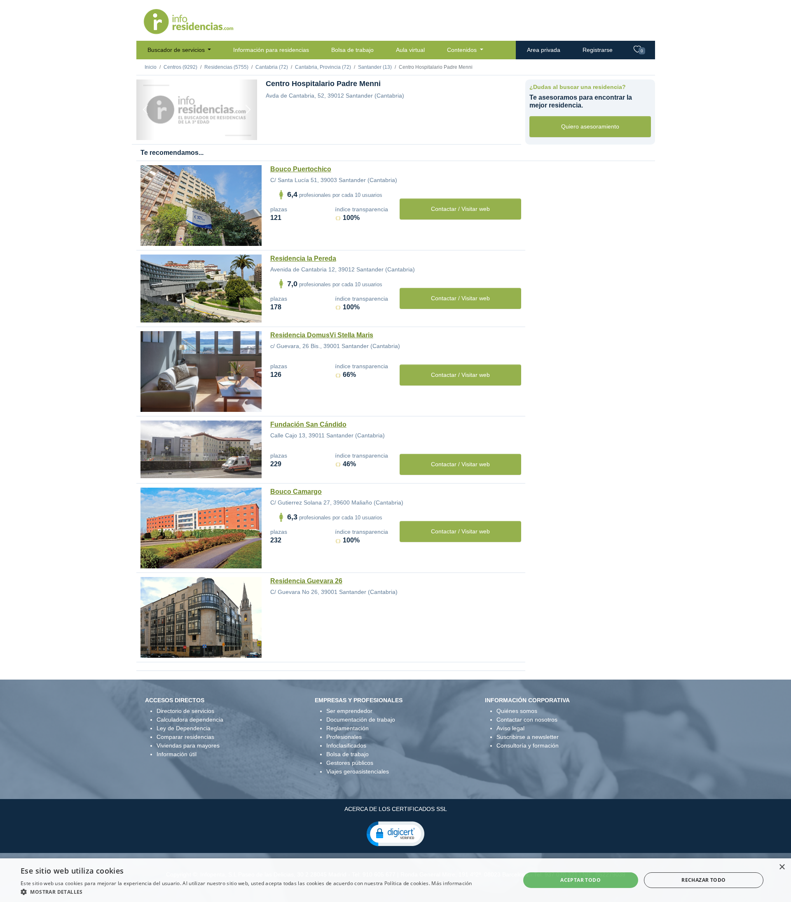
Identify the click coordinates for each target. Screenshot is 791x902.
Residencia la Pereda (303, 258)
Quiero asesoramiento (590, 126)
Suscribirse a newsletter (527, 737)
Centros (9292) (180, 67)
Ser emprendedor (349, 711)
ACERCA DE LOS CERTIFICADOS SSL (395, 809)
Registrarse (598, 50)
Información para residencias (271, 50)
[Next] (248, 109)
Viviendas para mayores (188, 745)
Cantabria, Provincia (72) (323, 67)
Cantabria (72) (271, 67)
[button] (395, 833)
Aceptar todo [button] (580, 879)
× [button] (782, 867)
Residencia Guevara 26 (306, 580)
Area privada (543, 50)
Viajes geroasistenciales (357, 771)
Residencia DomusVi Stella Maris (321, 335)
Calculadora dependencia (190, 719)
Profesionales (344, 737)
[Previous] (145, 109)
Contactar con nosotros (526, 719)
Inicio (151, 67)
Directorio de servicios (185, 711)
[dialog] (395, 880)
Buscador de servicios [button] (176, 50)
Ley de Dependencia (184, 728)
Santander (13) (375, 67)
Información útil (177, 754)
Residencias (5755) (226, 67)
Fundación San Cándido (308, 424)
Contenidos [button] (462, 50)
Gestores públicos (349, 762)
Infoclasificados (346, 745)
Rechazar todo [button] (703, 879)
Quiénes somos (516, 711)
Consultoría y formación (527, 745)
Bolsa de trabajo (352, 50)
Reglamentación (347, 728)
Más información (451, 883)
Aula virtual (410, 50)
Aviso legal (510, 728)
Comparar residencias (185, 737)
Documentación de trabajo (360, 719)
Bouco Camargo (296, 491)
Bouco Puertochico (300, 169)
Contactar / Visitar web (460, 209)
